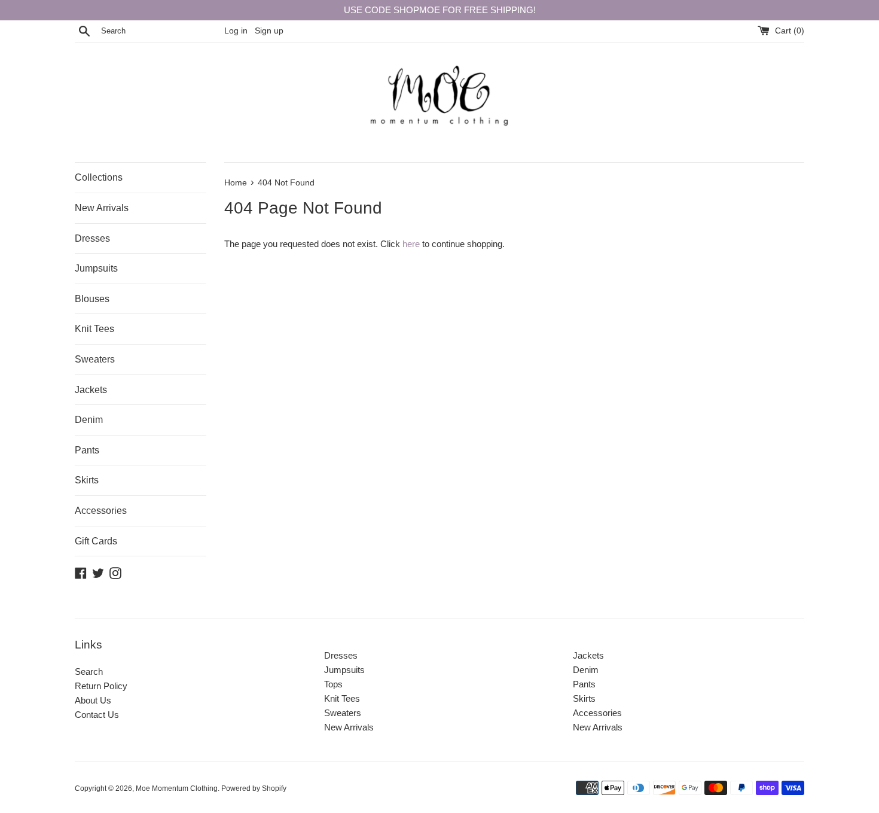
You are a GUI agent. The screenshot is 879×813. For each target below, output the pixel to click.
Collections (99, 177)
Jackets (91, 390)
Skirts (87, 480)
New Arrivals (102, 208)
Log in (236, 30)
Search (89, 671)
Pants (87, 450)
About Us (93, 700)
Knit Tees (94, 329)
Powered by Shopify (253, 788)
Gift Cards (96, 541)
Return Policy (101, 686)
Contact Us (97, 715)
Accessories (101, 511)
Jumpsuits (96, 268)
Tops (333, 684)
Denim (89, 420)
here (411, 244)
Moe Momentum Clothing (177, 788)
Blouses (92, 299)
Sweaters (95, 359)
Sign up (269, 30)
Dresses (92, 238)
